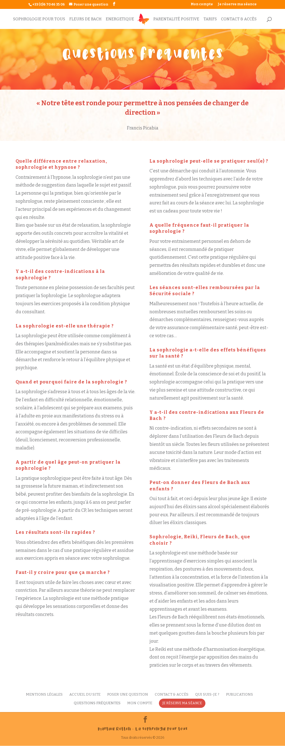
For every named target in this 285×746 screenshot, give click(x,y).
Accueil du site (84, 694)
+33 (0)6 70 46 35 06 (48, 4)
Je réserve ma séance (237, 4)
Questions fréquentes (97, 703)
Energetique (120, 19)
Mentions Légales (44, 694)
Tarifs (210, 19)
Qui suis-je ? (207, 694)
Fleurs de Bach (85, 19)
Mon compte (202, 4)
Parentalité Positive (176, 19)
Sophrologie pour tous (39, 19)
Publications (239, 694)
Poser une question (127, 694)
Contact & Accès (239, 19)
